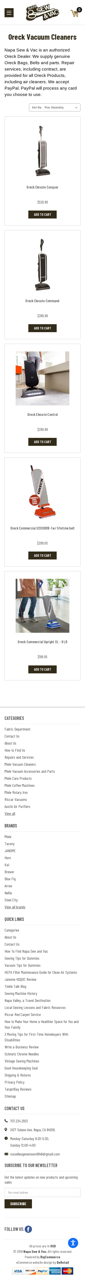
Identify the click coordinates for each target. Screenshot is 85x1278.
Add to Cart (42, 214)
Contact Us (12, 735)
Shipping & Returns (18, 1074)
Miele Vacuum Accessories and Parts (30, 771)
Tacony (10, 843)
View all (10, 813)
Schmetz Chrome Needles (22, 1053)
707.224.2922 (19, 1120)
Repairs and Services (19, 757)
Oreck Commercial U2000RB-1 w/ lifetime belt (42, 528)
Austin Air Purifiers (17, 806)
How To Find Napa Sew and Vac (26, 951)
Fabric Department (17, 728)
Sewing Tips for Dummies (22, 958)
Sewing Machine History (21, 993)
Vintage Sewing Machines (22, 1060)
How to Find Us (15, 750)
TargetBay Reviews (18, 1089)
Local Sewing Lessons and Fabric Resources (35, 1007)
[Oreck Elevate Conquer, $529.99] (42, 151)
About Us (10, 743)
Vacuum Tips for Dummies (23, 965)
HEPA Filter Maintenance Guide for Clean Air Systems (41, 972)
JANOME (10, 850)
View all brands (15, 906)
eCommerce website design (34, 1262)
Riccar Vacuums (16, 799)
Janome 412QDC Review (20, 979)
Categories (12, 929)
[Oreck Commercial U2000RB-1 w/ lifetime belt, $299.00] (42, 492)
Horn (8, 857)
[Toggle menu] (9, 12)
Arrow (8, 885)
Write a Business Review (22, 1046)
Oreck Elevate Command (42, 300)
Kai (7, 864)
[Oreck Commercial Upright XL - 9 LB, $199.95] (42, 606)
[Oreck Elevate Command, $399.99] (42, 265)
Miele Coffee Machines (20, 785)
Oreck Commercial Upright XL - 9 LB (42, 641)
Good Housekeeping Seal (21, 1067)
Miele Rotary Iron (16, 792)
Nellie (8, 892)
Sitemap (10, 1096)
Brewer (9, 871)
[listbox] (62, 107)
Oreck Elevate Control (42, 414)
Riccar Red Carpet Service (23, 1014)
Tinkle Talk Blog (15, 986)
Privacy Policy (14, 1081)
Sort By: (37, 107)
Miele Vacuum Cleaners (20, 764)
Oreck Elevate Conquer (42, 187)
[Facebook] (28, 1229)
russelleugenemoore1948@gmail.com (35, 1153)
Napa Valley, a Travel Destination (28, 1000)
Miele (8, 836)
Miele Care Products (18, 778)
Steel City (11, 899)
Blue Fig (10, 878)
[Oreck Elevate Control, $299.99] (42, 378)
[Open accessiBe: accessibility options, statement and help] (73, 1243)
